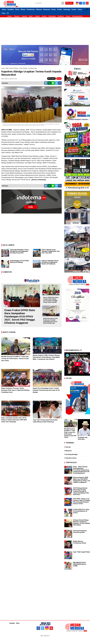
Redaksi (12, 623)
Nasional (46, 9)
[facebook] (80, 3)
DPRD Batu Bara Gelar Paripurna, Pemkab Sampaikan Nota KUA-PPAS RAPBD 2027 (50, 321)
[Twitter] (56, 83)
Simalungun (52, 16)
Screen (69, 3)
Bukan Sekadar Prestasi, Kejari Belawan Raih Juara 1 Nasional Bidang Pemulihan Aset (15, 390)
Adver (80, 9)
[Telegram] (46, 83)
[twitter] (84, 3)
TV (8, 13)
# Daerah (67, 447)
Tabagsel (17, 16)
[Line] (53, 83)
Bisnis (23, 9)
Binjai (31, 16)
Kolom (73, 9)
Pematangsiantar (77, 16)
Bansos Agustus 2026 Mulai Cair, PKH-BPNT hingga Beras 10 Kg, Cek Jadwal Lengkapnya (81, 480)
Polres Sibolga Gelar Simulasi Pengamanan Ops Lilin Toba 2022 (51, 251)
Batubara (61, 16)
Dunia (53, 9)
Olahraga (66, 9)
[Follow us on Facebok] (38, 628)
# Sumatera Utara (70, 458)
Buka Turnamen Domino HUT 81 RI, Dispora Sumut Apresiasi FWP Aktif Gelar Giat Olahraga (14, 420)
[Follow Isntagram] (47, 628)
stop (59, 78)
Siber (18, 623)
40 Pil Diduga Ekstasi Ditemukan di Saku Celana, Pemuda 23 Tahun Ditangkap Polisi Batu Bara (81, 491)
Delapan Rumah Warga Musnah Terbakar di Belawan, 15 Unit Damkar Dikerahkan (81, 522)
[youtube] (87, 3)
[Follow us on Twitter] (42, 628)
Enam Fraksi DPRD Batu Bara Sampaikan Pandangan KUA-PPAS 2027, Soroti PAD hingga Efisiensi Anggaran (19, 316)
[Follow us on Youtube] (51, 628)
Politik (59, 9)
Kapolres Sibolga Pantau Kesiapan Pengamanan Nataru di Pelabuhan (50, 262)
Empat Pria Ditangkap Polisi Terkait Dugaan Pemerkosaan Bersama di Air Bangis (46, 390)
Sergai (68, 16)
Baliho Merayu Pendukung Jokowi (79, 542)
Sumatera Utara (33, 68)
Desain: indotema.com (45, 635)
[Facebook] (60, 83)
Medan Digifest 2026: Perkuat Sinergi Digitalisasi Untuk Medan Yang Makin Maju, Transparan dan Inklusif (46, 357)
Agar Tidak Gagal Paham (81, 552)
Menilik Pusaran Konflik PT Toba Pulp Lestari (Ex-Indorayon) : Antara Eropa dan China (15, 358)
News (17, 9)
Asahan (44, 16)
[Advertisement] (45, 32)
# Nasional (67, 450)
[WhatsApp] (49, 83)
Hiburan (39, 9)
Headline (10, 9)
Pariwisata (31, 9)
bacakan (52, 78)
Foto (3, 13)
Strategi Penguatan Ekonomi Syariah (80, 531)
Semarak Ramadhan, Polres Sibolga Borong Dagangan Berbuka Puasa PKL (19, 251)
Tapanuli (24, 16)
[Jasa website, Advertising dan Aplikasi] (31, 215)
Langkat (37, 16)
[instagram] (77, 3)
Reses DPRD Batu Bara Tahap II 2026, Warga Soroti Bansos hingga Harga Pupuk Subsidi (50, 300)
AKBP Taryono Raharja (12, 68)
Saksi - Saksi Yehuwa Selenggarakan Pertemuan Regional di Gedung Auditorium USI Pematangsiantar (81, 470)
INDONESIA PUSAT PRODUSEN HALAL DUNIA (79, 564)
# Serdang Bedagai (70, 454)
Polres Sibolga (23, 68)
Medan (10, 16)
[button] (87, 8)
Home (4, 9)
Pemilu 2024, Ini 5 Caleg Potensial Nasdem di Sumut (81, 511)
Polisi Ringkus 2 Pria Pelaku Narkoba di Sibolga (19, 261)
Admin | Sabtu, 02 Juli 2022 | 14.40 (9, 78)
